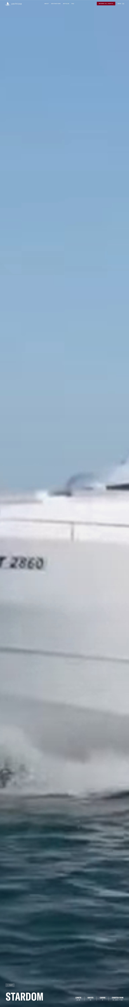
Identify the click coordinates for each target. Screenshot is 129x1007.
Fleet (11, 985)
